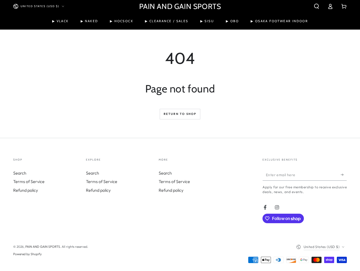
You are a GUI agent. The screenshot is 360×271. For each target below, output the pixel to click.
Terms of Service (29, 181)
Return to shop (180, 114)
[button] (316, 6)
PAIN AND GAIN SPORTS (42, 247)
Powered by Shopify (27, 254)
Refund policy (25, 190)
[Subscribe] (344, 174)
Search (19, 173)
